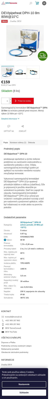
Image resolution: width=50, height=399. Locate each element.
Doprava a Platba (8, 342)
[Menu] (44, 3)
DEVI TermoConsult (13, 328)
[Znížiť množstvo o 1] (10, 102)
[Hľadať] (30, 3)
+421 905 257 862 (12, 320)
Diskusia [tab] (31, 142)
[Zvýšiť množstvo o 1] (10, 99)
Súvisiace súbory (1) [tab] (18, 142)
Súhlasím (24, 393)
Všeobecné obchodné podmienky (14, 352)
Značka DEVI (6, 365)
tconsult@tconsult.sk (13, 317)
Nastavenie (24, 384)
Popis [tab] (5, 142)
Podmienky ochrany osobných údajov (16, 346)
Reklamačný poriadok (10, 349)
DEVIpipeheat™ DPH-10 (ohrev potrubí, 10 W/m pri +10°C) (31, 224)
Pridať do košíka (24, 101)
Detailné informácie (9, 119)
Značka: (15, 21)
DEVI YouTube (11, 332)
